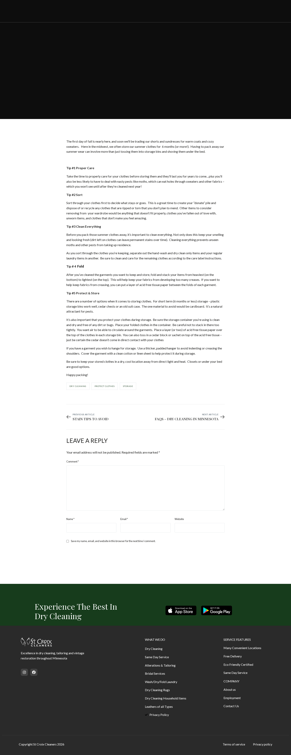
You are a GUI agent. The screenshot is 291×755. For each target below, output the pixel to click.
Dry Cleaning (77, 386)
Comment (72, 461)
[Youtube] (259, 11)
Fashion (85, 80)
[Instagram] (266, 11)
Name (70, 519)
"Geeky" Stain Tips (35, 80)
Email (124, 519)
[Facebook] (251, 11)
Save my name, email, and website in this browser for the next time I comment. (113, 541)
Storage (128, 386)
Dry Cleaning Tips (64, 80)
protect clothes (105, 386)
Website (179, 519)
